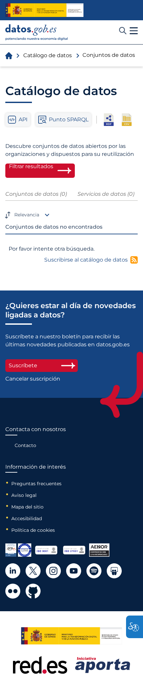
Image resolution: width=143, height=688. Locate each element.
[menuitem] (35, 445)
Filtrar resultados (31, 167)
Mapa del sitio (27, 507)
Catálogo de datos (47, 55)
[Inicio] (36, 32)
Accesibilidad (26, 518)
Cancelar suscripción (32, 379)
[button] (134, 31)
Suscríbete (23, 365)
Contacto (25, 445)
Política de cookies (33, 530)
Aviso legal (24, 495)
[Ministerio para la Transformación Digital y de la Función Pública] (44, 10)
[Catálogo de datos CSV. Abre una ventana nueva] (126, 119)
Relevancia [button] (26, 215)
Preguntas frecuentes (36, 484)
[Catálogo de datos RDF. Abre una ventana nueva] (108, 119)
